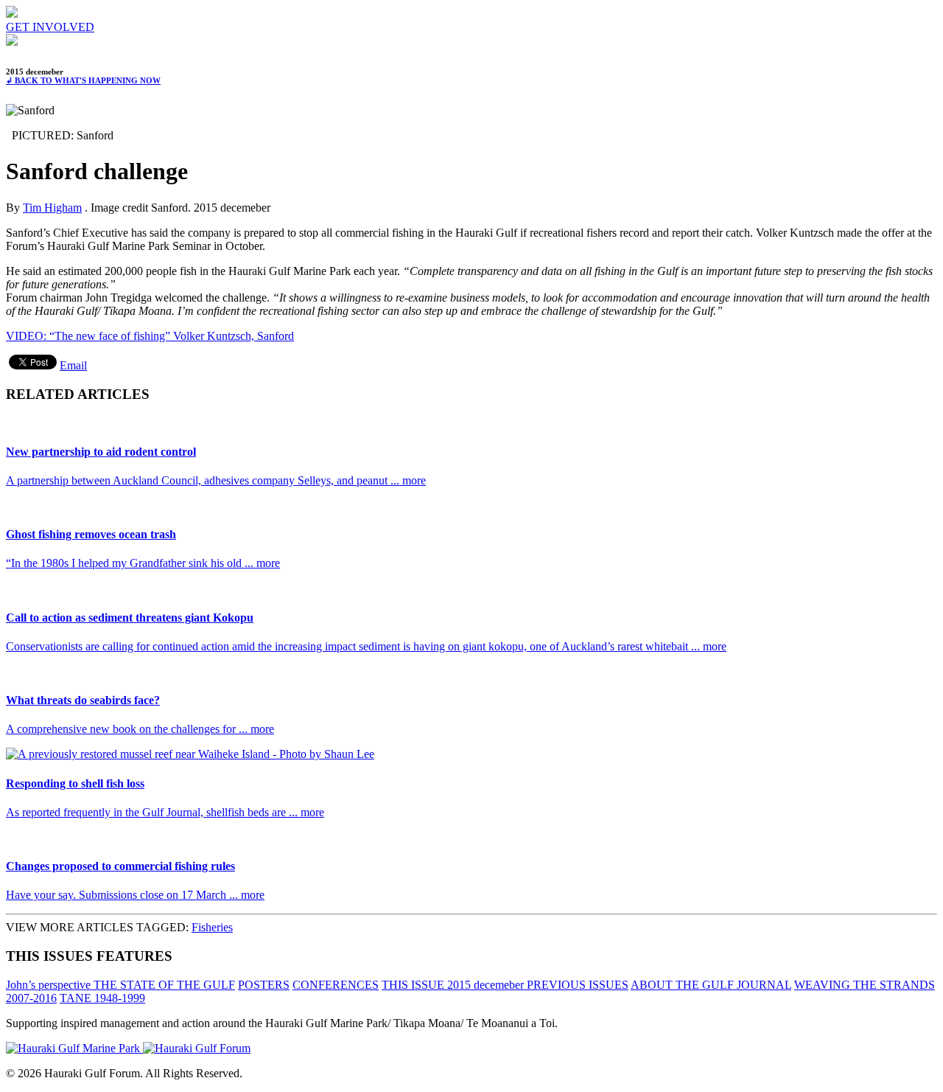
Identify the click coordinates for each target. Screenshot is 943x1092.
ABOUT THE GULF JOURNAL (711, 984)
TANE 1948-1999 (102, 998)
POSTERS (264, 984)
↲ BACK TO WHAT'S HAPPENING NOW (83, 80)
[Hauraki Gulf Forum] (12, 13)
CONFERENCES (335, 984)
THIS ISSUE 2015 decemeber (454, 984)
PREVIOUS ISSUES (577, 984)
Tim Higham (52, 207)
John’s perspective (50, 984)
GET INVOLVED (50, 27)
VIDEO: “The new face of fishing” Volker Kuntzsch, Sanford (150, 336)
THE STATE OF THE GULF (164, 984)
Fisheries (212, 927)
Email (73, 365)
